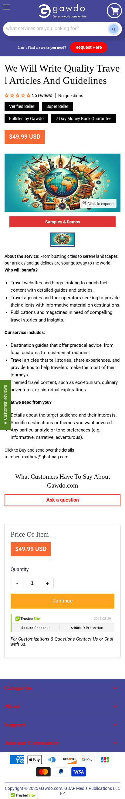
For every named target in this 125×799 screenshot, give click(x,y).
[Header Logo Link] (62, 11)
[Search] (114, 29)
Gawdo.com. (51, 788)
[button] (18, 95)
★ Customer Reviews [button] (5, 405)
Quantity (20, 569)
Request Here (89, 47)
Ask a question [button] (62, 500)
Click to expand (99, 203)
